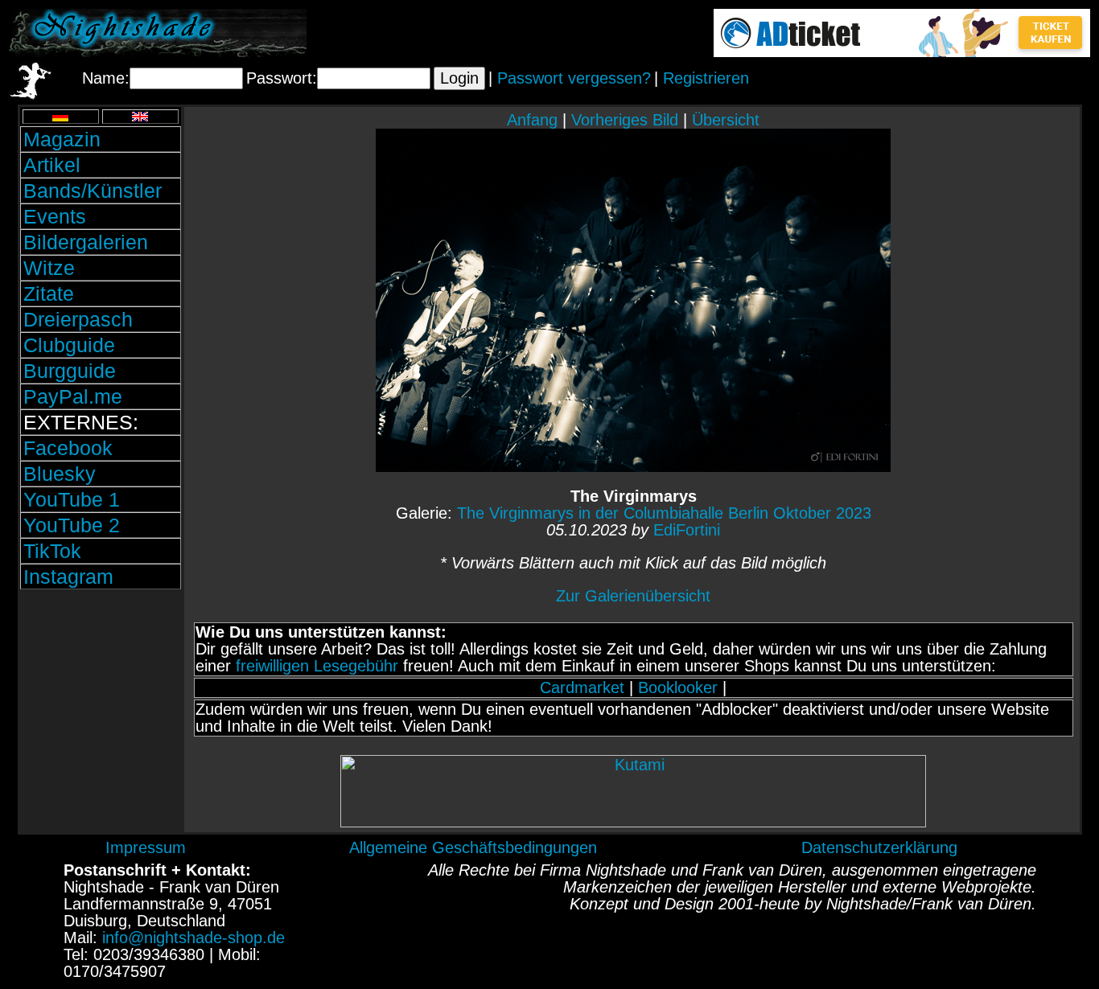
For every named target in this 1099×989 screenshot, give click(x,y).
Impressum (145, 847)
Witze (49, 267)
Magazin (62, 139)
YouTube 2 (71, 525)
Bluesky (59, 473)
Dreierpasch (78, 319)
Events (54, 216)
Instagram (68, 576)
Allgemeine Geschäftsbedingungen (473, 847)
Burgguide (69, 370)
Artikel (51, 165)
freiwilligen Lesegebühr (317, 666)
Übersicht (725, 120)
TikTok (52, 551)
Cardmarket (582, 687)
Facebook (68, 448)
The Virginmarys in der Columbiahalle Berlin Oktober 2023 (664, 513)
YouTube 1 (71, 499)
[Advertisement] (100, 701)
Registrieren (706, 78)
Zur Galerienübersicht (633, 596)
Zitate (48, 293)
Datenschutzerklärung (879, 847)
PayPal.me (72, 396)
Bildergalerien (85, 242)
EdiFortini (686, 530)
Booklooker (678, 687)
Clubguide (69, 345)
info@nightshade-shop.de (193, 937)
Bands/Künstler (92, 190)
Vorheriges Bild (624, 120)
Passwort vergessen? (574, 78)
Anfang (532, 120)
